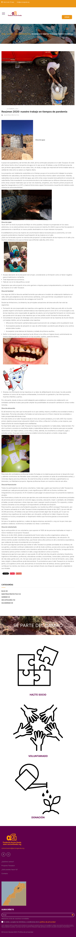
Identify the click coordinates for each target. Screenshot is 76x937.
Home (3, 34)
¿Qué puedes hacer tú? (9, 869)
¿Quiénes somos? (7, 862)
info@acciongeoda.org (23, 2)
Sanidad (4, 597)
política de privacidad (47, 922)
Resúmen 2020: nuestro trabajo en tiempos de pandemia (34, 111)
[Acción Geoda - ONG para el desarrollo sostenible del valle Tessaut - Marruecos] (15, 13)
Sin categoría (6, 600)
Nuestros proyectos (22, 34)
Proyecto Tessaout (8, 866)
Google (19, 573)
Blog (3, 591)
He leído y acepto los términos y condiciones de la (29, 922)
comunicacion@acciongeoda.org (12, 848)
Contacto (4, 873)
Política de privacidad (25, 932)
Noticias (10, 34)
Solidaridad (6, 603)
